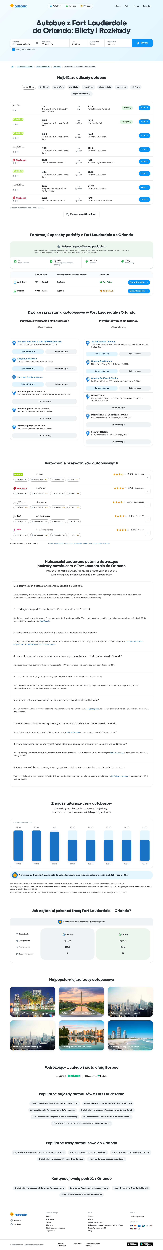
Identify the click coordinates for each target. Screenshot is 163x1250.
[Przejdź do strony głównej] (18, 6)
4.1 (26, 479)
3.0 (46, 507)
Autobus (21, 282)
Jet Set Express (43, 516)
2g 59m (123, 941)
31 (67, 953)
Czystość (57, 479)
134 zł (67, 947)
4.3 (78, 521)
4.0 (46, 479)
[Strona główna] (12, 67)
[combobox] (22, 43)
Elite (90, 543)
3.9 (78, 493)
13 (123, 953)
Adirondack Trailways (101, 543)
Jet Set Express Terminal (103, 342)
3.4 (64, 507)
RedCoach (41, 488)
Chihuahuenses (76, 543)
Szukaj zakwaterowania (25, 49)
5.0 (26, 535)
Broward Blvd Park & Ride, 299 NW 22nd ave (39, 342)
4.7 (26, 521)
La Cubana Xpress (44, 530)
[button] (37, 43)
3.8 (46, 493)
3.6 (26, 507)
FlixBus (39, 474)
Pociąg (20, 291)
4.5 (26, 493)
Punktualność (38, 479)
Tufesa (85, 543)
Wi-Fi (72, 479)
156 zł (123, 947)
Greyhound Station (27, 359)
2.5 (78, 507)
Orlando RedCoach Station (104, 378)
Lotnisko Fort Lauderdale (30, 377)
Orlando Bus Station (101, 361)
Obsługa (20, 479)
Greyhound (41, 502)
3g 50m (67, 941)
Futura (66, 543)
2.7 (77, 479)
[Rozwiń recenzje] (147, 477)
